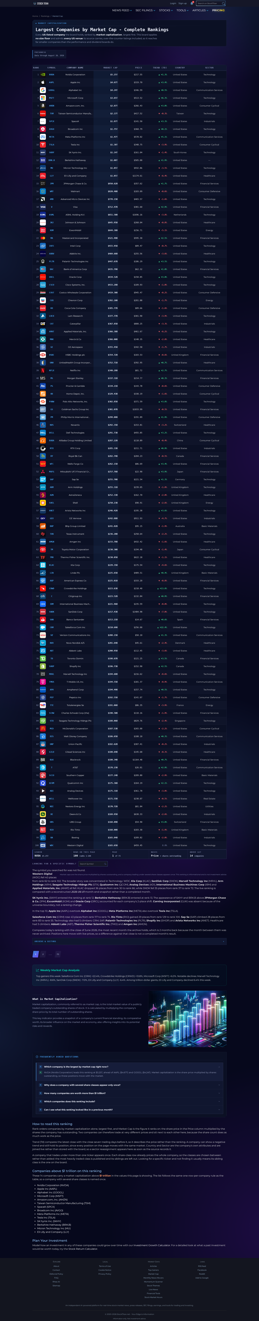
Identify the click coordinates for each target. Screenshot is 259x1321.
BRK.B (52, 160)
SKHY (51, 152)
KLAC (51, 565)
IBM (52, 604)
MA (52, 238)
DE (52, 814)
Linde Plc (75, 573)
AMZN (51, 106)
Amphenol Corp (75, 689)
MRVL (51, 674)
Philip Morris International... (75, 417)
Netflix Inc (75, 370)
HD (52, 394)
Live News (153, 1289)
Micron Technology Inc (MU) (54, 1228)
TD (52, 658)
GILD (51, 752)
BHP (52, 526)
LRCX (51, 316)
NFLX (51, 370)
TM (52, 549)
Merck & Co (75, 339)
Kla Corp (75, 565)
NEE (52, 806)
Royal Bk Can (75, 456)
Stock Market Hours (153, 1297)
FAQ (56, 1278)
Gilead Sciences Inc (75, 752)
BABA (51, 440)
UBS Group (75, 822)
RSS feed (202, 1266)
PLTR (51, 261)
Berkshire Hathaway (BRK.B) (54, 1224)
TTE (52, 705)
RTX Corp (75, 448)
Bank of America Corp (75, 269)
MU (52, 168)
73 (58, 954)
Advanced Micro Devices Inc (75, 199)
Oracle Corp (75, 277)
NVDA (51, 74)
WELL (51, 798)
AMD (52, 199)
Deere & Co (75, 814)
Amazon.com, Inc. (75, 106)
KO (52, 308)
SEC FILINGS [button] (144, 10)
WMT (52, 191)
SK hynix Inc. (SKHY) (49, 1221)
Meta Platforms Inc (75, 137)
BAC (52, 269)
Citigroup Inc (75, 596)
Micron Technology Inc (75, 168)
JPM (52, 183)
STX (52, 721)
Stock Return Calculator (82, 1248)
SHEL (51, 503)
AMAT (51, 331)
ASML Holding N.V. (75, 215)
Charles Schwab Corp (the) (75, 713)
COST (51, 292)
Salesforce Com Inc (75, 627)
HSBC (51, 355)
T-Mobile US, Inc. (75, 682)
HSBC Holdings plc (75, 355)
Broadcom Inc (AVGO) (50, 1210)
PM (52, 417)
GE (52, 347)
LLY (52, 176)
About (56, 1266)
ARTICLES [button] (199, 10)
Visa (75, 207)
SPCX (51, 121)
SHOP (51, 666)
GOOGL (52, 90)
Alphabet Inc (75, 90)
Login (173, 3)
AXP (52, 580)
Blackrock (75, 759)
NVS (52, 425)
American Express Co (75, 580)
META (51, 137)
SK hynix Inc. (75, 152)
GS (52, 409)
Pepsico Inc (75, 697)
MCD (52, 728)
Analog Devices (75, 791)
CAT (52, 324)
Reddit (202, 1274)
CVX (52, 300)
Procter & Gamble (75, 386)
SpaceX (75, 121)
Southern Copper (75, 775)
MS (52, 378)
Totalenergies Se (75, 705)
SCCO (51, 775)
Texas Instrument (75, 534)
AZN (52, 495)
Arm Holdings (75, 487)
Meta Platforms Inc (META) (53, 1214)
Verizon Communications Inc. (75, 635)
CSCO (51, 285)
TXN (52, 534)
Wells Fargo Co (75, 464)
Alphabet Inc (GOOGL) (50, 1192)
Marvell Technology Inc (75, 674)
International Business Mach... (75, 604)
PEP (52, 697)
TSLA (51, 144)
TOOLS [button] (181, 10)
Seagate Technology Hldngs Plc (75, 721)
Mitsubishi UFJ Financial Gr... (75, 471)
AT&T (75, 767)
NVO (52, 643)
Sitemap (56, 1285)
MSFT (51, 98)
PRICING (218, 10)
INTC (51, 246)
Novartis (75, 425)
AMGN (51, 541)
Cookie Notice (104, 1270)
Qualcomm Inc (75, 783)
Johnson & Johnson (75, 222)
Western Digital (75, 845)
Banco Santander (75, 619)
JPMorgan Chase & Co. (75, 183)
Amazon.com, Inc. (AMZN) (52, 1199)
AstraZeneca (75, 495)
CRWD (51, 588)
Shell (75, 503)
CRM (52, 627)
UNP (52, 744)
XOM (52, 230)
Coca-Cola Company (75, 308)
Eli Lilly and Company (75, 176)
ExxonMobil (75, 230)
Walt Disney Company (75, 736)
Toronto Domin (75, 658)
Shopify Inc (75, 666)
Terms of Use (105, 1266)
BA (52, 837)
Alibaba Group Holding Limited (75, 440)
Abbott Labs (75, 650)
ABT (52, 650)
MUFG (51, 471)
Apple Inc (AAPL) (47, 1188)
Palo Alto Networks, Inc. (75, 401)
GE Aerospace (75, 347)
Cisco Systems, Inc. (75, 285)
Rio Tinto (75, 830)
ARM (52, 487)
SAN (52, 619)
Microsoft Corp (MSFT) (50, 1196)
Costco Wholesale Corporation (75, 292)
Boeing (75, 837)
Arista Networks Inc (75, 510)
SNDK (51, 612)
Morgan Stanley (75, 378)
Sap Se (75, 479)
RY (52, 456)
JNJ (52, 222)
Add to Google (201, 1278)
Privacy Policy (104, 1274)
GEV (52, 518)
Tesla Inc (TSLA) (46, 1217)
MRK (52, 339)
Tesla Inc (75, 144)
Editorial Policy (56, 1274)
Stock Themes (153, 1285)
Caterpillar (75, 324)
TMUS (51, 682)
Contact (56, 1270)
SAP (52, 479)
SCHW (51, 713)
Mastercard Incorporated (75, 238)
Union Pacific (75, 744)
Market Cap (153, 1274)
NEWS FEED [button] (120, 10)
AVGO (51, 129)
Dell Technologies (75, 432)
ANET (51, 510)
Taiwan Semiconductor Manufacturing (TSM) (64, 1203)
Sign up (183, 3)
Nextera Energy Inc (75, 806)
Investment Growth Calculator (152, 1245)
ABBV (51, 253)
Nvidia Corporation (75, 74)
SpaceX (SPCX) (46, 1206)
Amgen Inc (75, 541)
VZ (52, 635)
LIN (52, 573)
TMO (52, 557)
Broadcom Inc (75, 129)
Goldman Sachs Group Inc (75, 409)
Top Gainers (153, 1270)
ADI (52, 791)
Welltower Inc (75, 798)
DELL (51, 432)
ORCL (51, 277)
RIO (52, 830)
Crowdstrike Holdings (75, 588)
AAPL (51, 82)
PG (52, 386)
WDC (52, 845)
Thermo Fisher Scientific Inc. (75, 557)
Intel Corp (75, 246)
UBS (52, 822)
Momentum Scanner (153, 1282)
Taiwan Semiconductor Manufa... (75, 113)
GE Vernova (75, 518)
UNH (52, 362)
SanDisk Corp (75, 612)
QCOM (51, 783)
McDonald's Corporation (75, 728)
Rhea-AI (56, 1282)
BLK (52, 759)
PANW (51, 401)
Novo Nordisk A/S (75, 643)
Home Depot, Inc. (75, 394)
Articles (153, 1266)
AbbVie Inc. (75, 253)
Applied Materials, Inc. (75, 331)
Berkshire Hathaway (75, 160)
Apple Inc (75, 82)
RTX (52, 448)
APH (52, 689)
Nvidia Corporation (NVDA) (53, 1185)
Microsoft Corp (75, 98)
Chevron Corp (75, 300)
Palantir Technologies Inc (75, 261)
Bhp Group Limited (75, 526)
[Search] (224, 3)
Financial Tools (153, 1293)
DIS (52, 736)
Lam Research (75, 316)
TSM (52, 113)
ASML (51, 215)
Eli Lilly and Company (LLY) (53, 1232)
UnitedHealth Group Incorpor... (75, 362)
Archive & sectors (45, 941)
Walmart (75, 191)
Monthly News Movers (153, 1278)
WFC (52, 464)
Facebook (202, 1270)
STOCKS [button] (164, 10)
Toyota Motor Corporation (75, 549)
